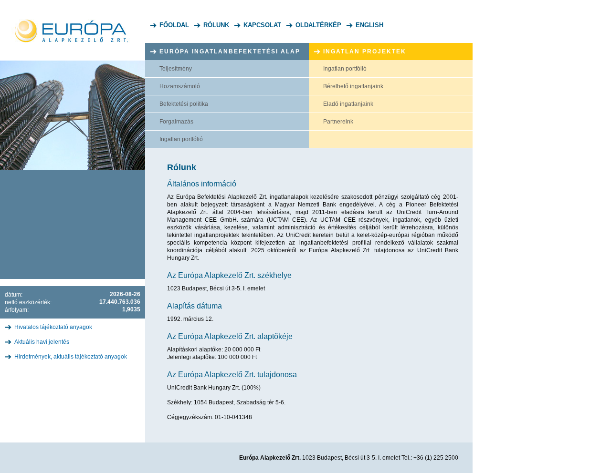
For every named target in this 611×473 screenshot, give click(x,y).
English (369, 25)
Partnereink (338, 121)
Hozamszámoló (179, 86)
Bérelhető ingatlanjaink (353, 86)
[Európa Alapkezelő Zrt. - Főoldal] (72, 21)
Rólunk (216, 25)
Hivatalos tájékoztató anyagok (53, 327)
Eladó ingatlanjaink (348, 104)
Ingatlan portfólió (181, 139)
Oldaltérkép (318, 25)
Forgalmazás (176, 121)
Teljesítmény (175, 68)
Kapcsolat (262, 25)
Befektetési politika (183, 104)
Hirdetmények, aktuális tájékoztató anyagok (70, 356)
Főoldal (174, 25)
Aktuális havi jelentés (41, 342)
